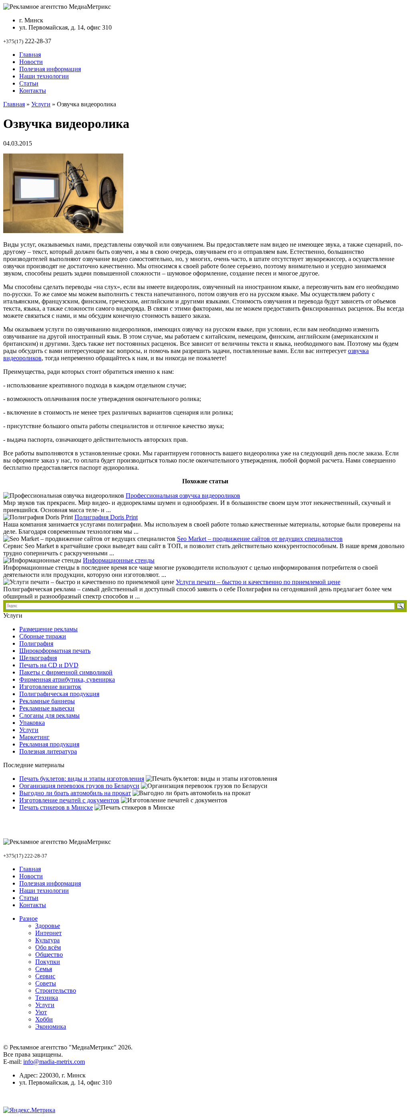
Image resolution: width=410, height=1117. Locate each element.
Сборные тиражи (42, 636)
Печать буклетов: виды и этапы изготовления (81, 778)
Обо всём (48, 947)
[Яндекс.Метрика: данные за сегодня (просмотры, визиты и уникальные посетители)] (29, 1110)
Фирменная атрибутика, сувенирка (67, 679)
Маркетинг (34, 737)
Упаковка (32, 722)
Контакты (32, 90)
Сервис (45, 976)
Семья (43, 968)
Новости (31, 61)
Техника (46, 997)
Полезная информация (50, 69)
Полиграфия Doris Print (106, 517)
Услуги (40, 104)
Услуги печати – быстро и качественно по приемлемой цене (258, 581)
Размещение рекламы (48, 629)
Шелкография (38, 657)
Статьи (28, 83)
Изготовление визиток (50, 686)
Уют (41, 1012)
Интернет (48, 933)
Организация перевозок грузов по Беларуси (79, 785)
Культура (47, 940)
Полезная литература (48, 751)
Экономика (50, 1026)
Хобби (44, 1019)
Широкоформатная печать (54, 650)
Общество (49, 954)
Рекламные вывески (46, 708)
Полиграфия (36, 643)
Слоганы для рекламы (49, 715)
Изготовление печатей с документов (69, 800)
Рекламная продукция (49, 744)
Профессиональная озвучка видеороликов (183, 495)
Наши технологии (44, 76)
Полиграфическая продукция (59, 693)
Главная (30, 54)
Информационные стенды (119, 560)
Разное (28, 918)
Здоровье (47, 925)
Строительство (55, 990)
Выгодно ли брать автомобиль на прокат (75, 793)
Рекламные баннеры (47, 701)
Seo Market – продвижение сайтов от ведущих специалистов (260, 538)
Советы (45, 983)
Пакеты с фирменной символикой (66, 672)
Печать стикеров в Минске (56, 807)
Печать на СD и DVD (48, 665)
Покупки (47, 961)
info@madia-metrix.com (54, 1061)
